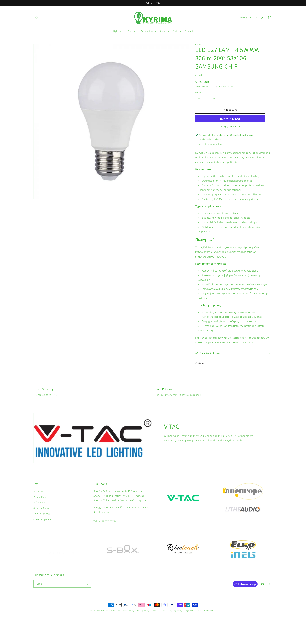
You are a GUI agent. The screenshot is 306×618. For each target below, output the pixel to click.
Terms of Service (41, 513)
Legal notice (190, 611)
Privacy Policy (40, 496)
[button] (36, 17)
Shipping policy (175, 611)
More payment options (230, 126)
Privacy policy (143, 611)
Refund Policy (40, 502)
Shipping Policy (41, 508)
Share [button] (201, 362)
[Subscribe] (87, 584)
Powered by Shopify (111, 611)
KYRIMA (100, 611)
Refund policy (128, 611)
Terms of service (159, 611)
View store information (210, 144)
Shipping (213, 86)
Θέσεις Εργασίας (42, 519)
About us (38, 491)
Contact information (207, 611)
